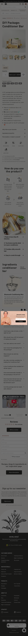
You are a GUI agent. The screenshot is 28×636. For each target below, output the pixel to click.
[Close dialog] (26, 311)
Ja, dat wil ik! (21, 321)
